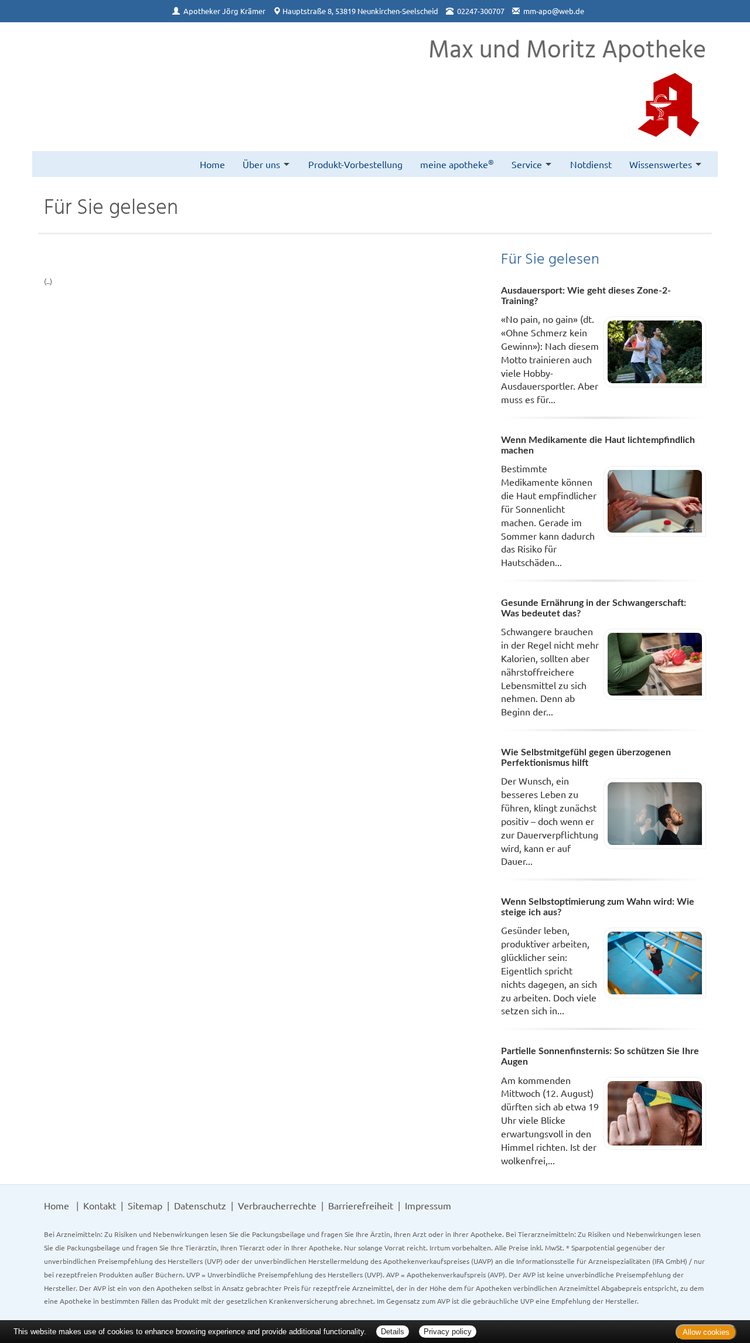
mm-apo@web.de (553, 11)
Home (212, 164)
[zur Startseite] (58, 53)
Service (527, 164)
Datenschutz (200, 1205)
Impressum (428, 1205)
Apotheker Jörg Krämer (224, 11)
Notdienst (591, 164)
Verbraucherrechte (277, 1205)
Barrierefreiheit (360, 1205)
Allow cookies (706, 1332)
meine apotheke (457, 163)
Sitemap (145, 1205)
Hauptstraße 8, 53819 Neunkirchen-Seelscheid (360, 11)
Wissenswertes (660, 164)
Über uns (261, 164)
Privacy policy (448, 1331)
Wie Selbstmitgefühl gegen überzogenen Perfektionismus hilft (586, 758)
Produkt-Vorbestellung (355, 164)
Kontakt (99, 1205)
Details (392, 1331)
